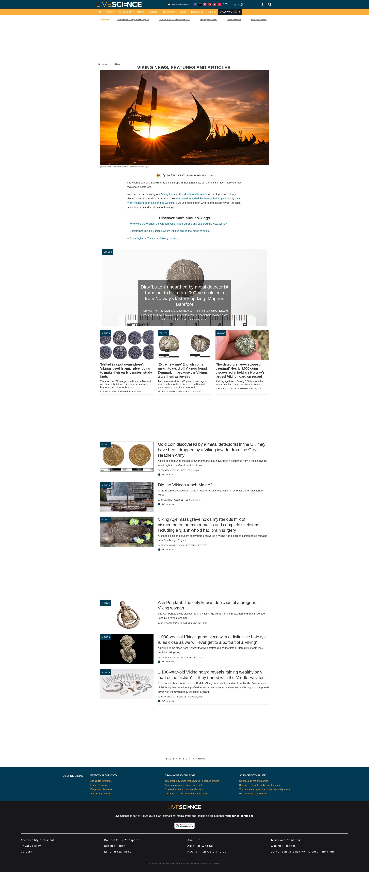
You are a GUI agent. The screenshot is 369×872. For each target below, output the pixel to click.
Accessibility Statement (37, 840)
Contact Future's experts (121, 840)
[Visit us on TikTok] (219, 4)
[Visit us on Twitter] (200, 4)
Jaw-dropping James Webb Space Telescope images (192, 781)
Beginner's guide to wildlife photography (259, 785)
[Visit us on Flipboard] (214, 4)
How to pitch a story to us (206, 851)
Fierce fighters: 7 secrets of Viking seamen (153, 238)
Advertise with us (200, 845)
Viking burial (168, 194)
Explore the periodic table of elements (184, 789)
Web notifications (283, 845)
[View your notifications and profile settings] (262, 4)
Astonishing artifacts (100, 793)
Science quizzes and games (253, 781)
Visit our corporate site (239, 815)
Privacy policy (31, 845)
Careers (26, 851)
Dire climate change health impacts (133, 19)
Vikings (117, 64)
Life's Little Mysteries (101, 781)
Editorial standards (117, 851)
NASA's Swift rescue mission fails (174, 19)
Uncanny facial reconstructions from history (187, 793)
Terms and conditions (286, 840)
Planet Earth (168, 11)
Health (140, 11)
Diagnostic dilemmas (101, 789)
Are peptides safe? (208, 19)
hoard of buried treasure (193, 194)
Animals (110, 11)
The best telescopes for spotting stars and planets (264, 789)
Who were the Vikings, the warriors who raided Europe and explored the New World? (178, 223)
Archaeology (125, 11)
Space (183, 11)
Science (153, 11)
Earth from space (99, 785)
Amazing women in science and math (184, 785)
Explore (212, 11)
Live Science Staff (175, 175)
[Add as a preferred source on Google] (184, 826)
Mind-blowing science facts (253, 793)
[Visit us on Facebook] (195, 4)
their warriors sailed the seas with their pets (201, 198)
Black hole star (234, 19)
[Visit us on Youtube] (209, 4)
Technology (197, 11)
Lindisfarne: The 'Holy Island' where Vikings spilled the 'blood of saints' (169, 231)
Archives (200, 759)
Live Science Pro (259, 19)
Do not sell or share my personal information (304, 851)
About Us (193, 840)
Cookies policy (114, 845)
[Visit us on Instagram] (205, 4)
